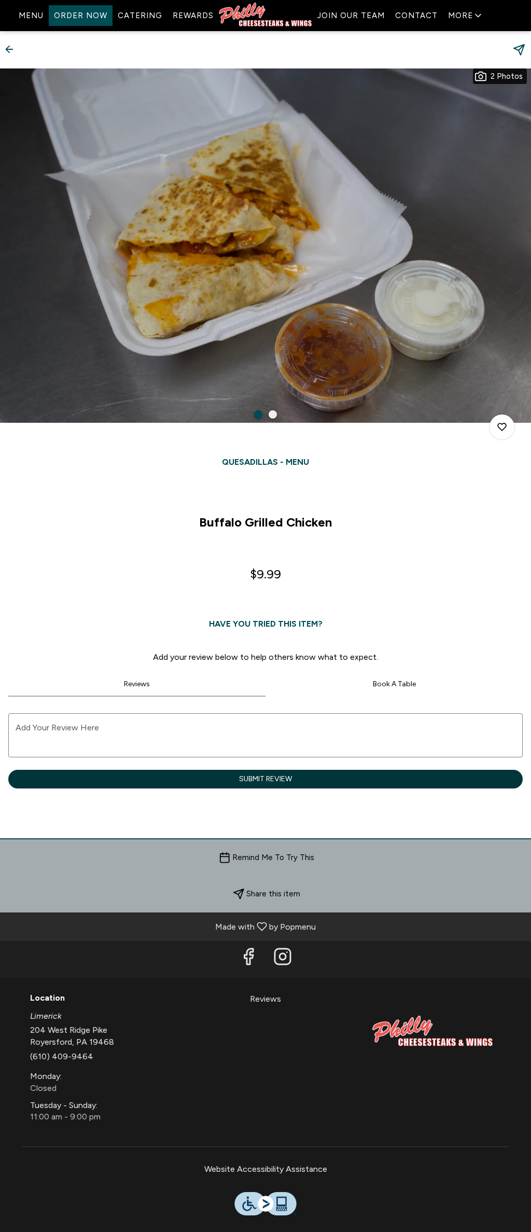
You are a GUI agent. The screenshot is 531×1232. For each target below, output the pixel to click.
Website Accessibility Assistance (265, 1169)
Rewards (193, 15)
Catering (140, 15)
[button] (465, 15)
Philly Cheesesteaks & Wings (432, 1032)
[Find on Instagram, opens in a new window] (282, 959)
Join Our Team (351, 15)
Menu (31, 15)
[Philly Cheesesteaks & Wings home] (265, 16)
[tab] (137, 684)
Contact (416, 15)
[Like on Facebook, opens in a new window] (248, 959)
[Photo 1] (258, 414)
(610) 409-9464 (61, 1056)
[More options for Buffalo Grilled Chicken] (502, 426)
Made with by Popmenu (162, 926)
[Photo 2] (273, 414)
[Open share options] (519, 49)
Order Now (80, 15)
